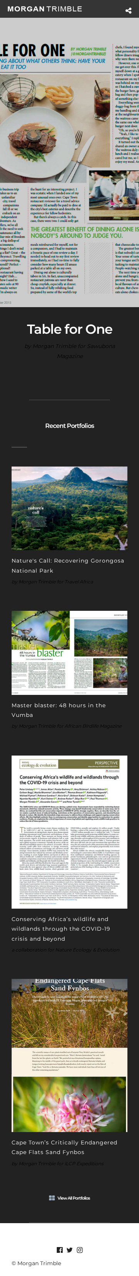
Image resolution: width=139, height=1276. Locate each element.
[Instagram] (79, 1250)
